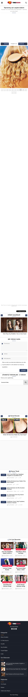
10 (23, 89)
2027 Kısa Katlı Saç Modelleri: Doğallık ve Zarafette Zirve (15, 475)
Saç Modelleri (11, 477)
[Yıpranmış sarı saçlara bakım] (14, 67)
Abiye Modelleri (20, 565)
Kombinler (10, 491)
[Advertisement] (14, 28)
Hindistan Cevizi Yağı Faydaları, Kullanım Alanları (16, 502)
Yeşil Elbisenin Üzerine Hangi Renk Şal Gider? (7, 586)
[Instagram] (14, 629)
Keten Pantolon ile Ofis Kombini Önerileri (16, 488)
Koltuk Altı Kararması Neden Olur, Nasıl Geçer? (15, 434)
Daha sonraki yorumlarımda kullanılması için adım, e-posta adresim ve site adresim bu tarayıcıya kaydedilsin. (14, 365)
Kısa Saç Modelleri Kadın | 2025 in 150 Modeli (7, 553)
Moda (15, 491)
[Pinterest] (16, 629)
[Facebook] (12, 629)
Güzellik (10, 484)
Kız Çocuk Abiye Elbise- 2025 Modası (21, 570)
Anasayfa (3, 9)
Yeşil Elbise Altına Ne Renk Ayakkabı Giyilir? (21, 553)
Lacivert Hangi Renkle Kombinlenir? (7, 570)
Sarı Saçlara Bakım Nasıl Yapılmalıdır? (14, 9)
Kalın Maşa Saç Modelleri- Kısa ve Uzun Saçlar (15, 333)
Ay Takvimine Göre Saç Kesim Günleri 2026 (15, 495)
